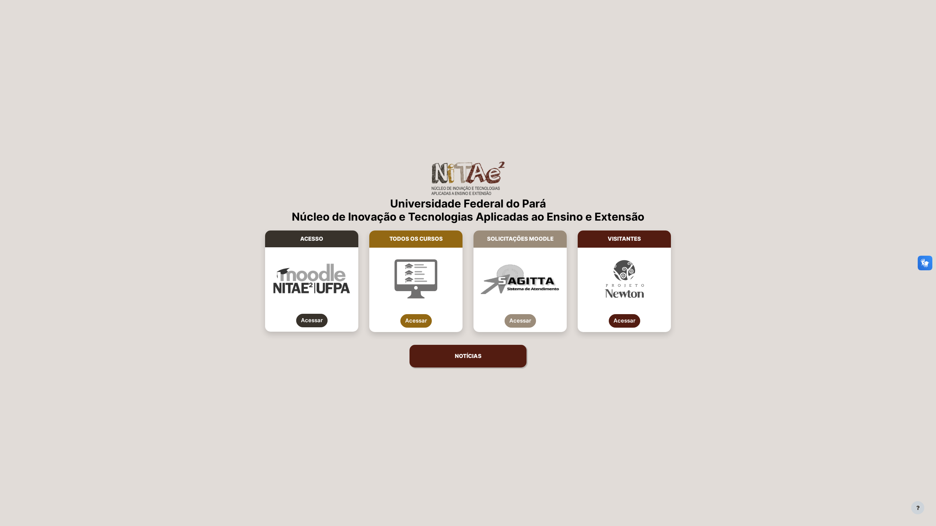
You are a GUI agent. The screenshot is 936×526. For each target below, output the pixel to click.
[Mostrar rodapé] (917, 507)
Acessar (312, 320)
